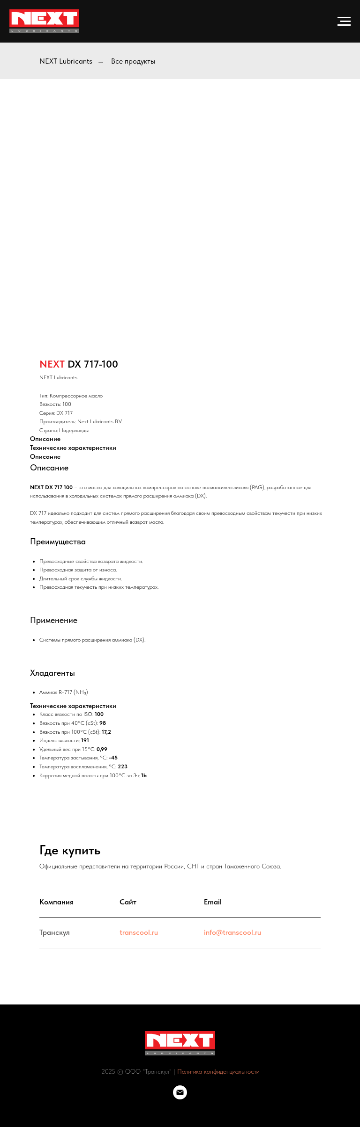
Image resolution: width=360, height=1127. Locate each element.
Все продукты (133, 61)
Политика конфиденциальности (218, 1071)
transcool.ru (139, 932)
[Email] (180, 1097)
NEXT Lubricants (65, 61)
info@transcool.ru (232, 932)
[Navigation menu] (344, 21)
